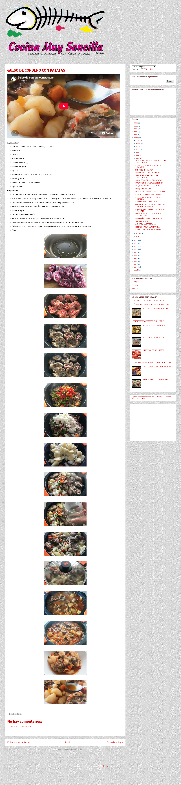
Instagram (136, 282)
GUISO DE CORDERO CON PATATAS (148, 230)
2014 (136, 255)
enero (138, 236)
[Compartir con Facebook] (18, 714)
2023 (136, 129)
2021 (136, 135)
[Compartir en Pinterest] (20, 714)
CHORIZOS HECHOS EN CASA (153, 350)
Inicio (68, 742)
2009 (136, 270)
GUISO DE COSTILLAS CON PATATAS (148, 180)
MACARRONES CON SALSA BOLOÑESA (149, 183)
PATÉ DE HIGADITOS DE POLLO (154, 338)
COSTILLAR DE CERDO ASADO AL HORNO (158, 367)
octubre (139, 140)
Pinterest (135, 285)
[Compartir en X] (15, 714)
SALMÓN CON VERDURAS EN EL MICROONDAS (147, 176)
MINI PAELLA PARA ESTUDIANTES (155, 309)
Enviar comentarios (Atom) (71, 750)
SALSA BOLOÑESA (141, 221)
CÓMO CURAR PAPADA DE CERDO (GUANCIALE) (151, 304)
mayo (138, 152)
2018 (136, 243)
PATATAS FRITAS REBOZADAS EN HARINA (148, 321)
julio (137, 146)
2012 (136, 261)
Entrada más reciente (18, 742)
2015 (136, 252)
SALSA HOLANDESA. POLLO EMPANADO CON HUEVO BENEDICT (150, 205)
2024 (136, 126)
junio (138, 149)
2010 (136, 267)
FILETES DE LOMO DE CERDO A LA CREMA (151, 192)
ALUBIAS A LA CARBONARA (145, 224)
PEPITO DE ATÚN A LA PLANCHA (147, 227)
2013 (136, 258)
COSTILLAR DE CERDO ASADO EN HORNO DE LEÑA (152, 363)
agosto (138, 143)
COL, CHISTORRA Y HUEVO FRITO (147, 186)
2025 (136, 123)
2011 (135, 264)
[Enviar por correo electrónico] (10, 714)
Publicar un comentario (21, 727)
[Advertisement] (152, 421)
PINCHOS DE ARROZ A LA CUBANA (148, 194)
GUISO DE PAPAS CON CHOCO (154, 325)
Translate (149, 69)
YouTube (135, 289)
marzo (138, 158)
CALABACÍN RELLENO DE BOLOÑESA (148, 218)
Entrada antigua (115, 742)
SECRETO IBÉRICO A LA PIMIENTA (155, 379)
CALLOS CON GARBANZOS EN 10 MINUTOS (148, 300)
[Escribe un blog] (13, 714)
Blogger (106, 766)
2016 (136, 249)
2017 (136, 246)
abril (138, 155)
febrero (139, 233)
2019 (136, 240)
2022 (136, 132)
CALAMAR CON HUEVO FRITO (146, 202)
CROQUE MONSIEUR (143, 189)
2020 (136, 138)
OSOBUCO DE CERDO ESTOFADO (147, 173)
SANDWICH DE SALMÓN (144, 170)
